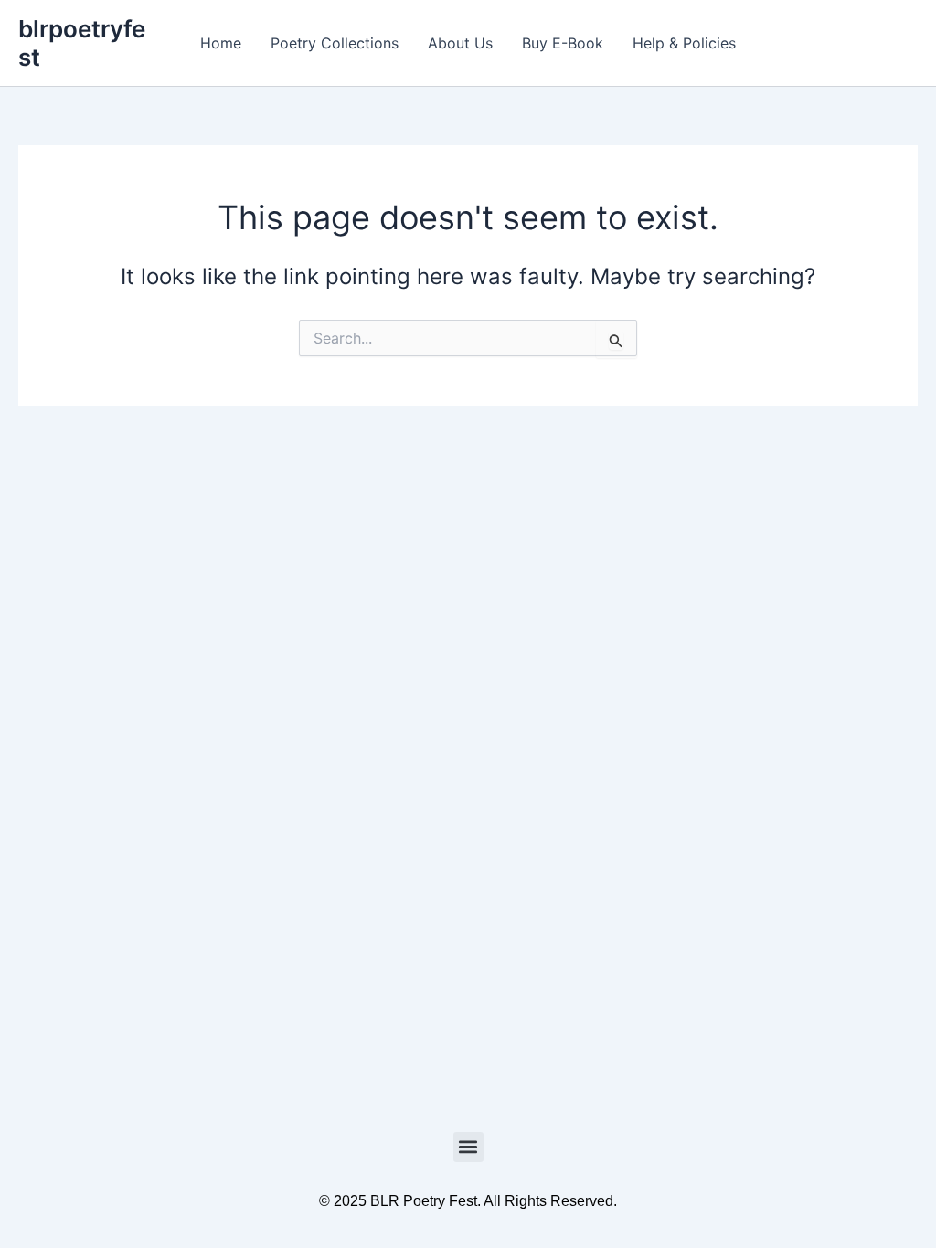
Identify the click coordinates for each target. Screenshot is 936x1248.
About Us (460, 43)
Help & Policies (684, 43)
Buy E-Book (562, 43)
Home (220, 43)
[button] (468, 1147)
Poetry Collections (335, 43)
